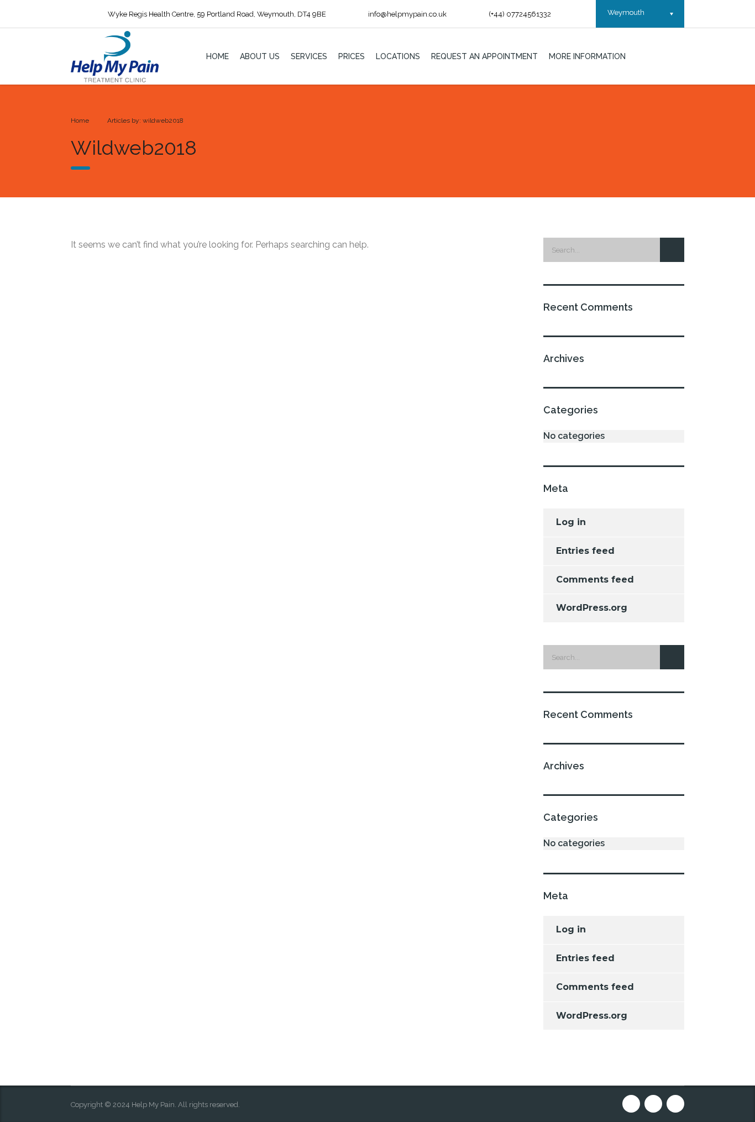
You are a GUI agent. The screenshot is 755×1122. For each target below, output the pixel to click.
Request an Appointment (484, 56)
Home (217, 56)
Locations (398, 56)
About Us (260, 56)
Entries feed (585, 551)
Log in (571, 522)
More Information (587, 56)
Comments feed (595, 579)
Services (309, 56)
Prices (351, 56)
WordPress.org (591, 607)
